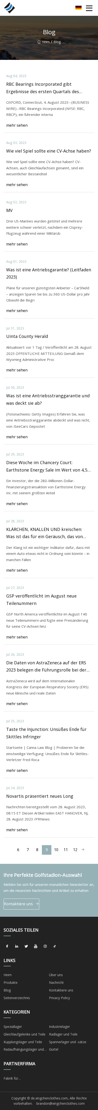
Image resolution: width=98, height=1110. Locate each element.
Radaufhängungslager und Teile (24, 1050)
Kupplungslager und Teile (23, 1042)
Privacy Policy (59, 998)
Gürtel (53, 1049)
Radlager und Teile (63, 1034)
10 (56, 849)
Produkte (11, 982)
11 (66, 849)
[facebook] (7, 946)
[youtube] (35, 946)
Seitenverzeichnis (17, 998)
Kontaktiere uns (18, 903)
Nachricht (56, 982)
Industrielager (59, 1026)
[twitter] (26, 946)
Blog (7, 990)
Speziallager (13, 1026)
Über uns (56, 975)
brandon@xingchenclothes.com (60, 1103)
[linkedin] (16, 946)
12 (75, 849)
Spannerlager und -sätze (67, 1042)
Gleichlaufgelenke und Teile (24, 1034)
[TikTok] (54, 946)
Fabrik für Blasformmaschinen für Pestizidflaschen (22, 1079)
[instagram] (45, 946)
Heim (46, 42)
